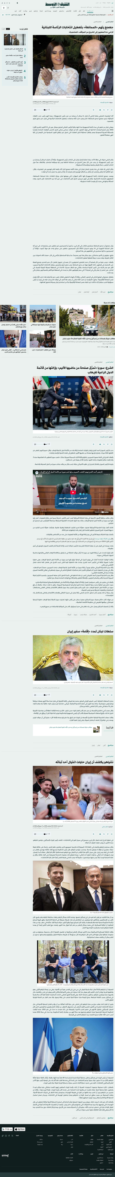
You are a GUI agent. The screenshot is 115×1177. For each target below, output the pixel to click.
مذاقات (41, 1139)
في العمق (35, 11)
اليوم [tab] (8, 28)
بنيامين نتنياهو (101, 1118)
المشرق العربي (97, 22)
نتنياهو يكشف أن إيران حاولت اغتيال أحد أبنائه (14, 71)
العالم (84, 11)
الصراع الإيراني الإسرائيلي (87, 1118)
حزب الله (102, 292)
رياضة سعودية (110, 1158)
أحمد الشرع (93, 615)
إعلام (72, 1147)
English (108, 2)
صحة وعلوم (61, 11)
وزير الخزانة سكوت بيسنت (102, 539)
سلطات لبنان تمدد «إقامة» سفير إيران (90, 632)
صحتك (61, 1139)
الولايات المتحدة (100, 1139)
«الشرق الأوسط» (104, 102)
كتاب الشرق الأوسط (89, 1144)
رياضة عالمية (111, 1163)
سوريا (75, 615)
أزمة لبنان (86, 292)
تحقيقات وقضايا (100, 1160)
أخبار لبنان (95, 292)
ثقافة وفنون (68, 11)
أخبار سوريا (102, 615)
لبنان (79, 292)
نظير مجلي (105, 827)
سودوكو (71, 1160)
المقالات (91, 1139)
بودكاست (25, 11)
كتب (72, 1139)
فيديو (30, 11)
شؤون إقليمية (110, 1149)
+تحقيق (101, 1163)
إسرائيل (74, 1118)
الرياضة (41, 11)
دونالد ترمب (83, 615)
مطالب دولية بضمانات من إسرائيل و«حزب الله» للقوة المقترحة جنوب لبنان (89, 339)
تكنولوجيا (55, 11)
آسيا (102, 1144)
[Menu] (112, 11)
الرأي (80, 11)
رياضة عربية (110, 1160)
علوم (62, 1142)
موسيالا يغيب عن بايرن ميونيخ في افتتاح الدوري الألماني (91, 14)
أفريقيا (101, 1147)
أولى (104, 745)
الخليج (110, 1142)
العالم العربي (109, 22)
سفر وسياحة (40, 1142)
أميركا (69, 615)
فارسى (97, 2)
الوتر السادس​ (70, 1142)
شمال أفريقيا (109, 1144)
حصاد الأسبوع (100, 1158)
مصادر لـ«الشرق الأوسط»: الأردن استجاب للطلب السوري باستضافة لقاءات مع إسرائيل (14, 79)
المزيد (16, 11)
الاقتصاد (75, 11)
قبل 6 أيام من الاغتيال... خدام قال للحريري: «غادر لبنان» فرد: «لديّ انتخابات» (14, 64)
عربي (112, 2)
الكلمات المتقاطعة (69, 1158)
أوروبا (102, 1142)
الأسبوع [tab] (4, 28)
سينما (72, 1144)
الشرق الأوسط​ (90, 11)
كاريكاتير (91, 1142)
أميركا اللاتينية (100, 1149)
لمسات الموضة (40, 1144)
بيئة (62, 1144)
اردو (100, 2)
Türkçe (104, 2)
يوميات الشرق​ (48, 11)
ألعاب (20, 11)
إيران (93, 745)
